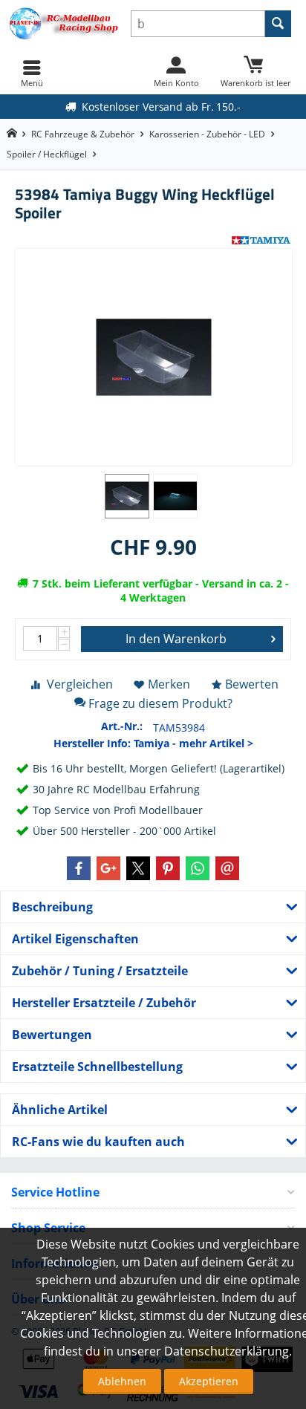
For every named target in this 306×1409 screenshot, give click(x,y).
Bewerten (252, 684)
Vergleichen (80, 684)
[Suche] (278, 23)
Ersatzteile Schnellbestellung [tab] (97, 1066)
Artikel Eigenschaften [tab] (75, 939)
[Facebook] (79, 868)
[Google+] (108, 868)
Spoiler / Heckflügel (47, 154)
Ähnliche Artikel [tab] (60, 1110)
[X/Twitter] (138, 868)
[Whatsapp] (197, 868)
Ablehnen (122, 1381)
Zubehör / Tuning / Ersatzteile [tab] (100, 971)
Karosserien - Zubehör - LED (207, 134)
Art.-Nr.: (122, 726)
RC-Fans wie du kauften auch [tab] (98, 1141)
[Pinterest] (168, 868)
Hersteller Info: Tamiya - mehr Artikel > (153, 743)
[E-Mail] (227, 868)
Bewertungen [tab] (52, 1034)
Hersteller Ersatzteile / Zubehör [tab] (104, 1003)
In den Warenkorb (176, 639)
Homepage (11, 133)
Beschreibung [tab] (52, 907)
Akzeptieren (208, 1381)
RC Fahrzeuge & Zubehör (82, 134)
